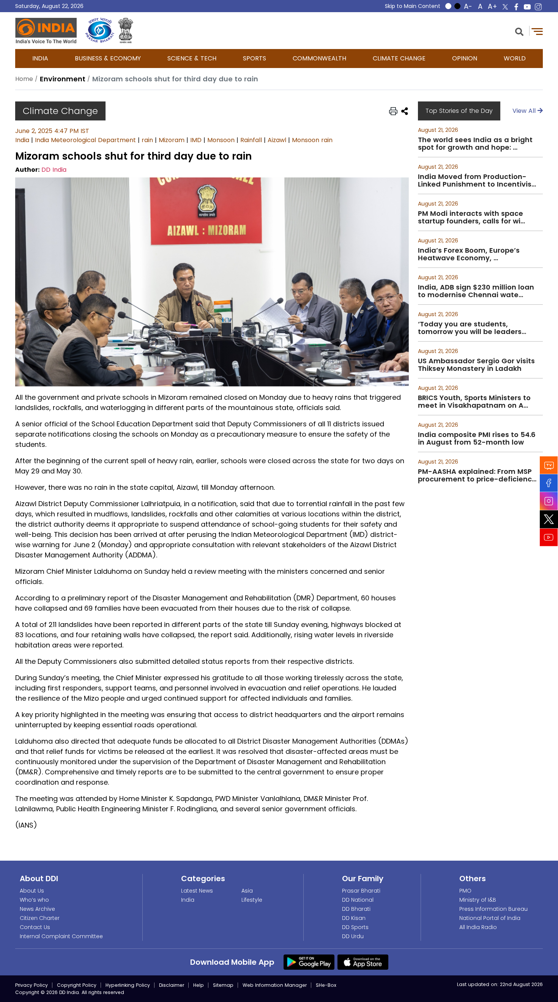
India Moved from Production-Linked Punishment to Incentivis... (477, 180)
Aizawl (277, 140)
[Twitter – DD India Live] (505, 6)
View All (525, 110)
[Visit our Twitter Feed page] (549, 519)
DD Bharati (356, 909)
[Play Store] (309, 962)
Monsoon (221, 140)
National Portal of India (489, 918)
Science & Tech (191, 58)
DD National (358, 900)
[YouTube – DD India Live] (527, 6)
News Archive (37, 909)
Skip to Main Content (412, 6)
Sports (254, 58)
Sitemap (223, 985)
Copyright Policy (76, 985)
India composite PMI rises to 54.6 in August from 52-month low (477, 438)
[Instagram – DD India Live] (538, 6)
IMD (196, 140)
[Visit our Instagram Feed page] (549, 501)
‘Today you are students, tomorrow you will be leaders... (472, 328)
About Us (32, 890)
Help (198, 985)
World (515, 58)
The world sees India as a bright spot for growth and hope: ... (475, 143)
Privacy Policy (31, 985)
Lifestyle (251, 900)
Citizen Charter (40, 918)
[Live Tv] (549, 465)
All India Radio (478, 927)
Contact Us (35, 927)
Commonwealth (319, 58)
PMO (465, 890)
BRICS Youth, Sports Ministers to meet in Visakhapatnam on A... (474, 401)
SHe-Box (326, 985)
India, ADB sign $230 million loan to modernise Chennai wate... (476, 291)
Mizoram (171, 140)
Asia (247, 890)
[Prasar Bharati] (99, 30)
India (40, 58)
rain (147, 140)
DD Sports (355, 927)
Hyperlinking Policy (128, 985)
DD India (53, 169)
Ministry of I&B (477, 900)
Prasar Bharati (361, 890)
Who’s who (34, 900)
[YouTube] (549, 537)
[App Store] (362, 962)
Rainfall (251, 140)
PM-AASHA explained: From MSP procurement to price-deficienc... (477, 475)
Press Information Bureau (493, 909)
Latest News (197, 890)
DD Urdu (353, 936)
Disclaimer (171, 985)
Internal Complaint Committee (61, 936)
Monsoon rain (312, 140)
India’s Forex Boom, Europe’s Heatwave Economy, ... (469, 254)
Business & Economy (108, 58)
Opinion (464, 58)
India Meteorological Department (85, 140)
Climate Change (399, 58)
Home (24, 78)
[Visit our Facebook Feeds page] (549, 483)
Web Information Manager (275, 985)
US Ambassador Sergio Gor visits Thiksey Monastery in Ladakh (476, 364)
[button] (519, 31)
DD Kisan (354, 918)
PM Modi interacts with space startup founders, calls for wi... (471, 217)
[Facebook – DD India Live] (516, 6)
